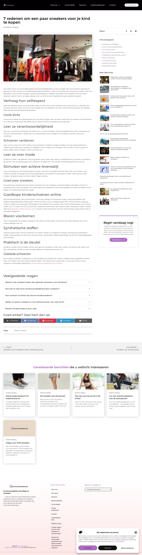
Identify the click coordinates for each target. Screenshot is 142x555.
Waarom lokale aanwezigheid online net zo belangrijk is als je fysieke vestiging (123, 168)
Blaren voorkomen (108, 58)
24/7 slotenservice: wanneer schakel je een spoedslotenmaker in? (122, 125)
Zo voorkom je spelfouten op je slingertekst (121, 189)
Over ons (53, 5)
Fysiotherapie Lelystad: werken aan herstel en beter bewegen (122, 115)
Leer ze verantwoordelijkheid (112, 47)
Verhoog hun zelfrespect (110, 44)
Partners (82, 5)
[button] (136, 532)
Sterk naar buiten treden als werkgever (120, 199)
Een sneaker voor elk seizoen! (52, 396)
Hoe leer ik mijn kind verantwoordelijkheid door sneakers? (47, 289)
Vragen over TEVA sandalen (17, 443)
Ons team (54, 493)
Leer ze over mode (108, 49)
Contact (112, 5)
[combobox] (132, 5)
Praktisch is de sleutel (109, 63)
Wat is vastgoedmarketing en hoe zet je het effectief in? (123, 106)
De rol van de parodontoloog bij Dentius (114, 134)
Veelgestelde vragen (109, 66)
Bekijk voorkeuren (127, 548)
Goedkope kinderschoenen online (113, 55)
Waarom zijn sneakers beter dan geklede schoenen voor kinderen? (47, 282)
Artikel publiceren (98, 5)
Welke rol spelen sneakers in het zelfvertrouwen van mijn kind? (47, 302)
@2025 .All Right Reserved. (20, 546)
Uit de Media (70, 5)
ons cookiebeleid (119, 541)
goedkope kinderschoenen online (23, 209)
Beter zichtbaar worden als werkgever (119, 158)
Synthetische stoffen (109, 60)
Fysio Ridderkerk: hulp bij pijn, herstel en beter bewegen (121, 148)
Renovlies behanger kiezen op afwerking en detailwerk (115, 177)
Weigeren (107, 548)
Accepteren (88, 548)
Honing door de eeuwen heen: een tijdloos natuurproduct (122, 96)
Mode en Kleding (11, 27)
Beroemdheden (56, 500)
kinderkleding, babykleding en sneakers (47, 263)
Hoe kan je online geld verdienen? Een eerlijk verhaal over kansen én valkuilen (56, 542)
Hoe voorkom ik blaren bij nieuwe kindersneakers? (47, 295)
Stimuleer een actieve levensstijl (113, 52)
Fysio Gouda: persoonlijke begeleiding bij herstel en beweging (123, 139)
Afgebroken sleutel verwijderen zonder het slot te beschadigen (121, 78)
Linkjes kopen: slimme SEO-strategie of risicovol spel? (56, 530)
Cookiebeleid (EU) (55, 519)
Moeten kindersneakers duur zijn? (47, 309)
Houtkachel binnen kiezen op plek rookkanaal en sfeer (117, 183)
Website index (56, 523)
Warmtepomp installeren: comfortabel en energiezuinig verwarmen (120, 88)
